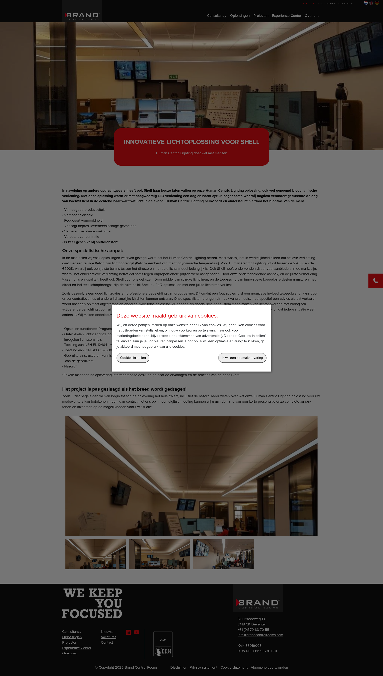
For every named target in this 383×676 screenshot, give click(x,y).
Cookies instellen (133, 358)
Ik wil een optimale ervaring (242, 358)
